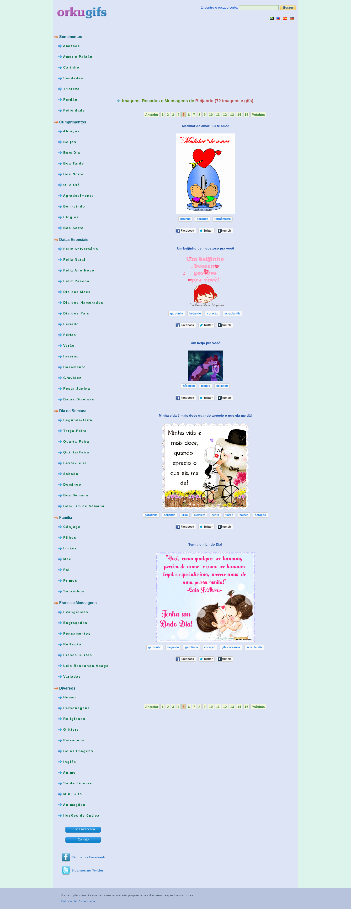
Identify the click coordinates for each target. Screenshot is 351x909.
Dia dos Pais (75, 313)
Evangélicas (75, 612)
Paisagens (73, 740)
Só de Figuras (77, 783)
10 (211, 115)
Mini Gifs (72, 794)
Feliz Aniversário (80, 248)
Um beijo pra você (205, 343)
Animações (73, 805)
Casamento (74, 367)
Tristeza (71, 89)
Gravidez (71, 377)
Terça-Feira (74, 430)
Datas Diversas (78, 399)
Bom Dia (71, 152)
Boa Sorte (73, 228)
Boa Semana (75, 495)
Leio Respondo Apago (85, 666)
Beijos (69, 142)
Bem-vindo (73, 206)
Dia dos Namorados (82, 302)
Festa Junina (76, 388)
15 (246, 115)
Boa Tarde (73, 163)
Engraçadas (74, 623)
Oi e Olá (71, 185)
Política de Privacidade (78, 901)
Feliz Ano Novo (78, 270)
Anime (69, 772)
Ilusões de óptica (81, 815)
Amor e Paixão (77, 56)
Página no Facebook (88, 857)
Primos (69, 580)
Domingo (71, 484)
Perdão (70, 99)
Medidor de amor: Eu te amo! (205, 126)
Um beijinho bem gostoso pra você (205, 248)
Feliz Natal (73, 259)
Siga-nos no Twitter (87, 870)
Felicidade (73, 110)
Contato (83, 839)
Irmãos (69, 548)
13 (232, 115)
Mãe (66, 559)
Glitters (70, 729)
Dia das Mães (76, 291)
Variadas (71, 676)
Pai (66, 570)
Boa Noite (73, 174)
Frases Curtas (77, 655)
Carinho (71, 67)
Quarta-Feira (75, 441)
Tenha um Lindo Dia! (205, 544)
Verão (68, 345)
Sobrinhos (73, 591)
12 (225, 115)
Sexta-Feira (74, 463)
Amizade (71, 46)
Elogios (70, 217)
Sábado (70, 473)
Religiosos (73, 719)
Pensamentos (76, 633)
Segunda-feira (77, 420)
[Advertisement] (157, 59)
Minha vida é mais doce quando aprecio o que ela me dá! (205, 415)
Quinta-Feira (75, 452)
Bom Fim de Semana (83, 506)
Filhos (69, 537)
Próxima (258, 115)
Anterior (151, 115)
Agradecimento (78, 195)
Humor (69, 697)
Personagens (76, 708)
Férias (69, 334)
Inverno (70, 356)
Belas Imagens (77, 751)
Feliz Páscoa (76, 281)
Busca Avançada (83, 829)
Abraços (71, 131)
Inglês (69, 762)
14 (239, 115)
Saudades (72, 78)
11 (218, 115)
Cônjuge (71, 527)
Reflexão (71, 644)
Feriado (70, 324)
